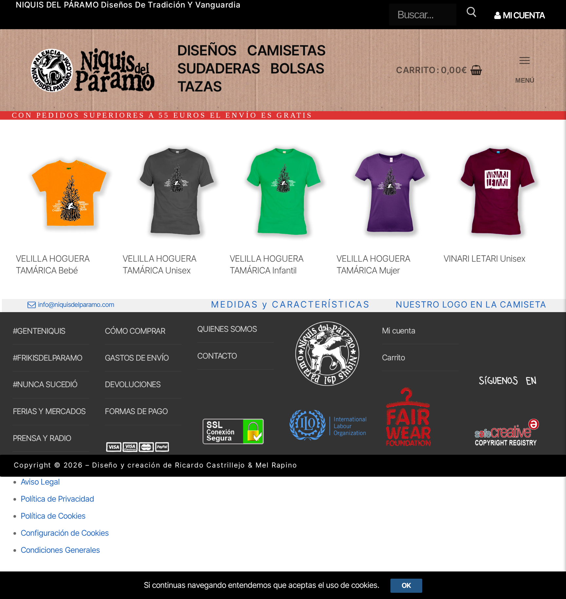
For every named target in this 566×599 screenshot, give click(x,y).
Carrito (393, 357)
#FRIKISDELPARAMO (47, 358)
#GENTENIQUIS (39, 331)
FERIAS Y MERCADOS (49, 411)
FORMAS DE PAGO (136, 411)
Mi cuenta (398, 330)
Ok (406, 585)
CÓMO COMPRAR (135, 331)
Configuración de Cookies (65, 533)
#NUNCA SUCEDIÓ (45, 384)
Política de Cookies (53, 516)
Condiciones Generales (60, 550)
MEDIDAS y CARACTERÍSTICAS (290, 304)
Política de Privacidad (57, 499)
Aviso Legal (40, 482)
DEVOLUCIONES (132, 384)
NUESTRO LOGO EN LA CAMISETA (471, 304)
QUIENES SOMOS (226, 329)
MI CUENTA (523, 15)
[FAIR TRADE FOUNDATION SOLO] (408, 445)
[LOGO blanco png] (327, 385)
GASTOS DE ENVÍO (136, 358)
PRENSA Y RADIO (42, 438)
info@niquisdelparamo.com (76, 305)
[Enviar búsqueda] (470, 15)
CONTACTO (216, 356)
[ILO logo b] (328, 437)
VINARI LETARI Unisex (484, 258)
